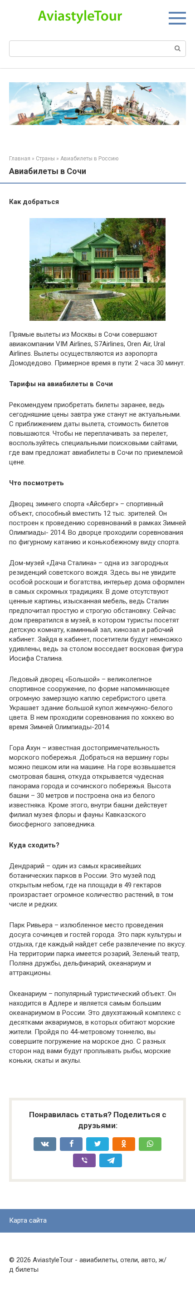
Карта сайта (28, 1220)
